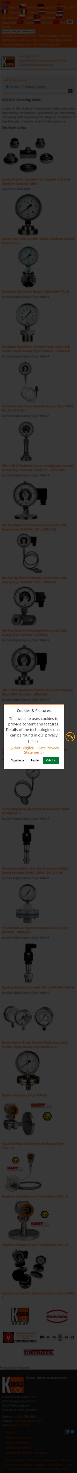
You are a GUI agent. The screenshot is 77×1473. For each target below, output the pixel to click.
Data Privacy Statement (43, 1460)
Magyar (51, 12)
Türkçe (28, 23)
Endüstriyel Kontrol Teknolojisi (27, 1453)
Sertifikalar (35, 60)
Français (14, 12)
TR (4, 2)
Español (69, 7)
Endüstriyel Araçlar (19, 1447)
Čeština (32, 7)
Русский (46, 23)
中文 (63, 23)
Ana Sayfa (25, 56)
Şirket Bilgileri (14, 1460)
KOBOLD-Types (35, 87)
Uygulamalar (51, 60)
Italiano (33, 12)
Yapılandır (17, 760)
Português (48, 17)
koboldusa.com (49, 44)
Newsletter (45, 65)
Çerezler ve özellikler (49, 1464)
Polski (29, 17)
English (14, 7)
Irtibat (34, 65)
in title (14, 87)
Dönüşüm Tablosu (18, 1437)
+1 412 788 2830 (50, 40)
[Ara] (70, 91)
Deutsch (50, 7)
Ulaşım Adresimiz (18, 1442)
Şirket (10, 1432)
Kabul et (51, 760)
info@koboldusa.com (16, 44)
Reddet (35, 760)
